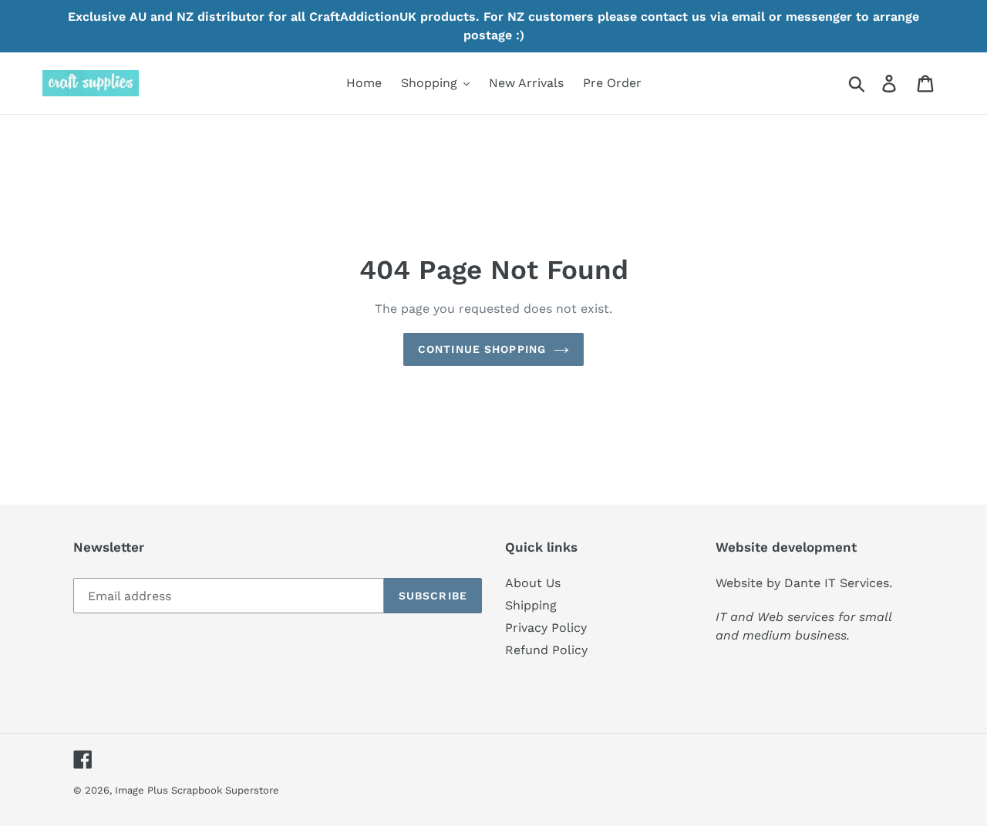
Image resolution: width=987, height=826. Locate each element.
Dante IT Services (836, 583)
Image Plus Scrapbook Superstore (197, 790)
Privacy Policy (546, 627)
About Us (533, 583)
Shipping (531, 605)
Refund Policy (546, 650)
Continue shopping (482, 349)
